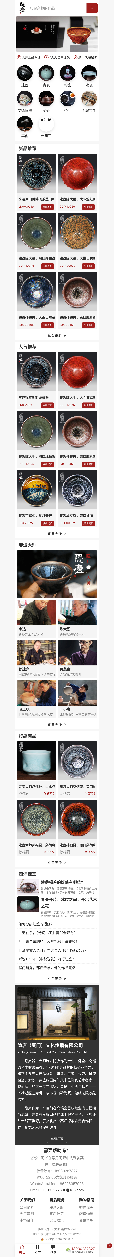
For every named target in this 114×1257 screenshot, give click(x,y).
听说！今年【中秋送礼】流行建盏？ (46, 959)
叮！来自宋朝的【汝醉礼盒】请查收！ (48, 941)
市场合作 (27, 1220)
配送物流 (86, 1214)
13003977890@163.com (63, 1190)
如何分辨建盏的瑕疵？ (36, 924)
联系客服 (56, 1207)
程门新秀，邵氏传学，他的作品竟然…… (49, 968)
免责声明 (27, 1214)
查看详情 (57, 1138)
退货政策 (56, 1220)
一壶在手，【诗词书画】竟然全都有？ (47, 933)
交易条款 (86, 1220)
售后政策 (56, 1214)
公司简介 (27, 1207)
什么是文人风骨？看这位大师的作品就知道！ (54, 950)
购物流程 (86, 1207)
